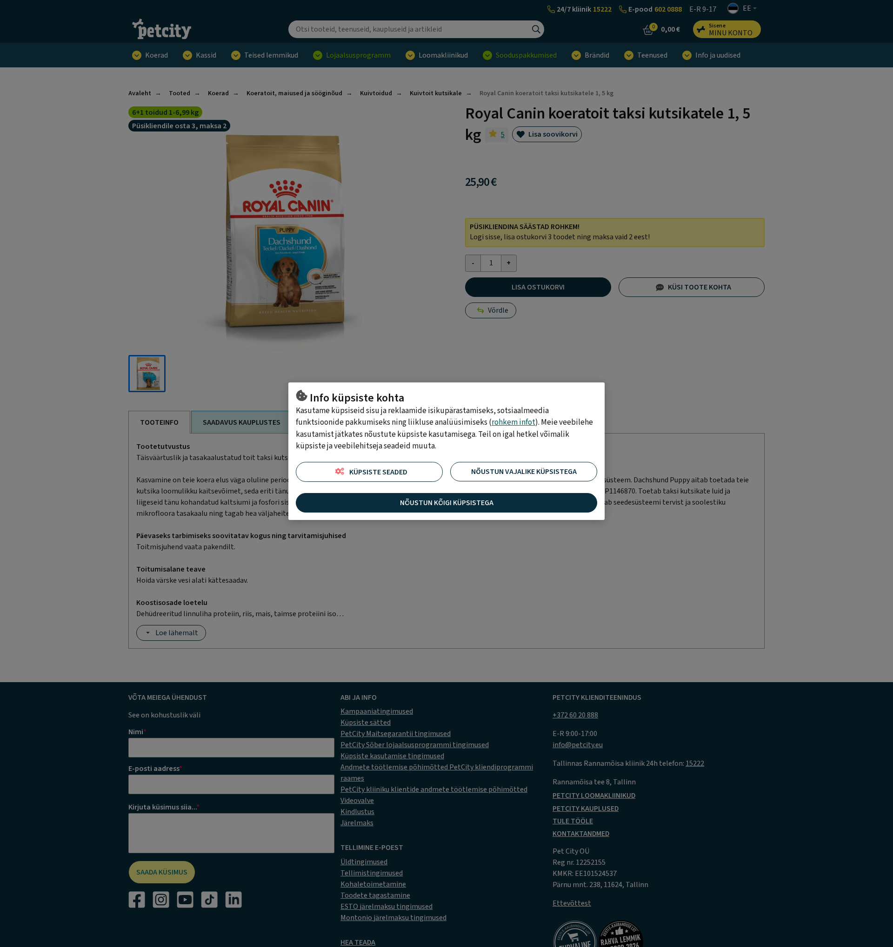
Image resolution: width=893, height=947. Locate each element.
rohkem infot (513, 422)
